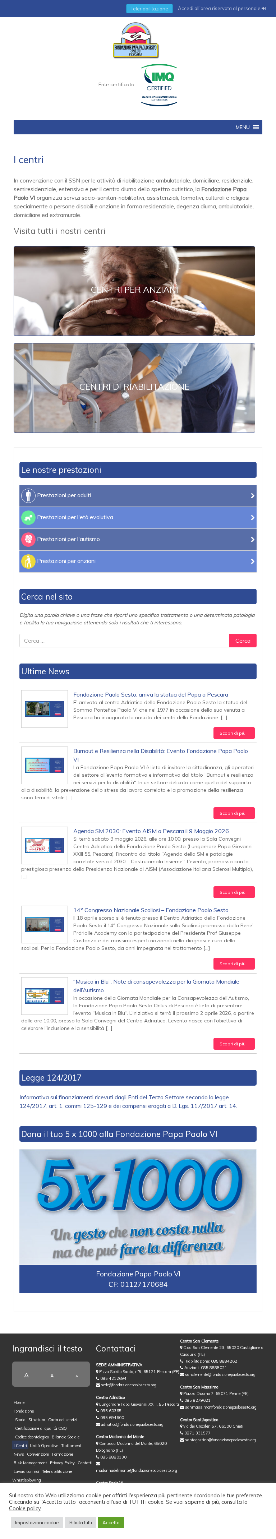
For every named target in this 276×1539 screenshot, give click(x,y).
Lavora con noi (26, 1471)
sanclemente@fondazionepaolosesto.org (220, 1374)
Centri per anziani (134, 289)
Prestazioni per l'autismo (68, 538)
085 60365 (110, 1410)
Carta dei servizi (62, 1419)
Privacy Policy (62, 1462)
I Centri (20, 1445)
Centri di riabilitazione (134, 386)
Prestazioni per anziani (66, 560)
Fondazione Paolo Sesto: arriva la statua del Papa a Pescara (150, 694)
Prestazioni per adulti (63, 495)
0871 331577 (197, 1433)
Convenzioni (38, 1454)
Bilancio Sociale (65, 1436)
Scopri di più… (234, 733)
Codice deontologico (32, 1436)
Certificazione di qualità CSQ (41, 1428)
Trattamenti (72, 1445)
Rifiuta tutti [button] (80, 1522)
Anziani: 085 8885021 (205, 1367)
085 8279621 (197, 1400)
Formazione (62, 1454)
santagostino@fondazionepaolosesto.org (220, 1439)
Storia (20, 1419)
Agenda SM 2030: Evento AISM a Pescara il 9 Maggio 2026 (151, 831)
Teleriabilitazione (149, 8)
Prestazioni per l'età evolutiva (74, 517)
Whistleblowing (26, 1480)
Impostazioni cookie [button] (37, 1522)
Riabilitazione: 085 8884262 (210, 1361)
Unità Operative (44, 1445)
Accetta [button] (111, 1522)
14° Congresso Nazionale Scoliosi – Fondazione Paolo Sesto (151, 910)
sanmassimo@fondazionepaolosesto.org (220, 1407)
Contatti (85, 1462)
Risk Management (30, 1462)
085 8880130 (112, 1457)
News (19, 1454)
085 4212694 (112, 1378)
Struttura (36, 1419)
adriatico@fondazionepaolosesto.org (132, 1424)
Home (19, 1402)
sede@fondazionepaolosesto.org (128, 1384)
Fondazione (24, 1411)
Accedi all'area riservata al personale (220, 8)
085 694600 (111, 1417)
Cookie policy (25, 1508)
